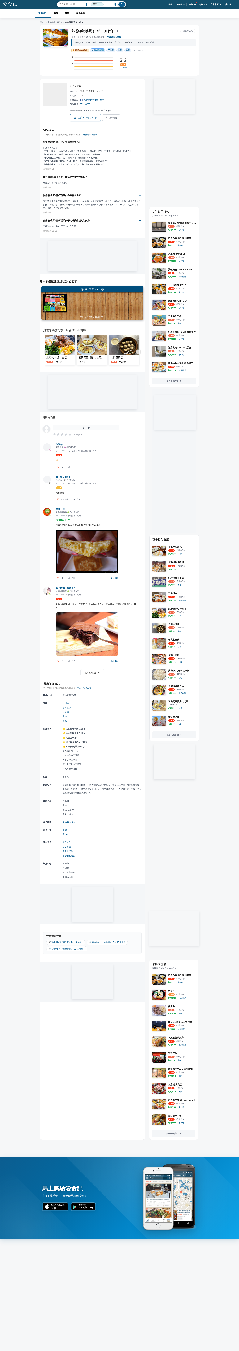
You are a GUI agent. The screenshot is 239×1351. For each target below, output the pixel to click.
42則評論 (123, 68)
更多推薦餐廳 (173, 735)
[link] (181, 230)
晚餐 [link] (128, 50)
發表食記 (181, 4)
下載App (192, 4)
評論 (67, 13)
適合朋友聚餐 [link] (69, 855)
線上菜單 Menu (92, 289)
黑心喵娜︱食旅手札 (66, 588)
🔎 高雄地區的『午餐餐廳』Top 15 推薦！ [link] (107, 942)
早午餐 (60, 22)
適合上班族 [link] (68, 851)
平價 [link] (65, 830)
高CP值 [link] (66, 834)
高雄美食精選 (81, 50)
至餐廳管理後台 (99, 317)
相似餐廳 (80, 13)
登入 (171, 4)
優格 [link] (65, 716)
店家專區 (215, 4)
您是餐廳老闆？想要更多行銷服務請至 (90, 110)
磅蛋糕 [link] (66, 712)
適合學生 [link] (67, 847)
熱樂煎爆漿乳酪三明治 (92, 31)
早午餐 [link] (111, 50)
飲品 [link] (65, 721)
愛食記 (43, 22)
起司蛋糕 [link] (67, 707)
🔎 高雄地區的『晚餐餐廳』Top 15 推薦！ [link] (67, 949)
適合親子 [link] (67, 842)
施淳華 (59, 444)
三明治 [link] (66, 703)
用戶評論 (49, 417)
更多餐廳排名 (173, 381)
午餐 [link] (120, 50)
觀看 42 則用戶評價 (87, 117)
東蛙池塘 (60, 509)
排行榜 (228, 4)
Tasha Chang (63, 477)
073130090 (85, 104)
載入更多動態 (90, 672)
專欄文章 (203, 4)
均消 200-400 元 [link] (70, 822)
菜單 (56, 13)
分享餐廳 (113, 117)
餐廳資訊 (42, 13)
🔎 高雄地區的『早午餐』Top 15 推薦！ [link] (66, 942)
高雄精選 (51, 22)
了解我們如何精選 (113, 37)
